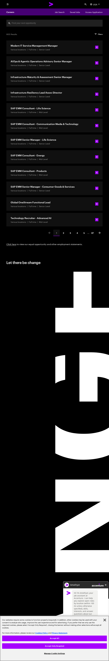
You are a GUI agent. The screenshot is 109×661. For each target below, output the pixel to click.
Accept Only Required (54, 646)
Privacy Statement (59, 633)
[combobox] (54, 23)
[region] (54, 638)
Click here (11, 244)
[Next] (99, 233)
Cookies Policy (41, 633)
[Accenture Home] (51, 4)
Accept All (54, 638)
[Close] (105, 620)
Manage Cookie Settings (54, 653)
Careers (10, 12)
